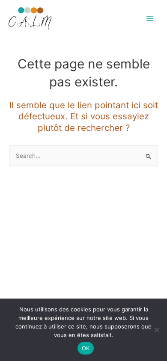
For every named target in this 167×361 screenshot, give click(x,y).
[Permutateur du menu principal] (150, 18)
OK (86, 348)
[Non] (156, 329)
